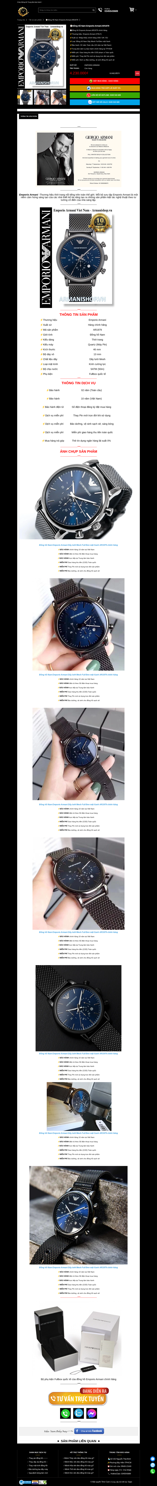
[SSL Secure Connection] (42, 1482)
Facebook (121, 1430)
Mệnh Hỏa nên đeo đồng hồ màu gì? (79, 1465)
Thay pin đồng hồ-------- (38, 1458)
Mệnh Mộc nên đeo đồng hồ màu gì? (79, 1462)
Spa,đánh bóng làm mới (38, 1473)
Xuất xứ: (73, 65)
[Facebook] (152, 1458)
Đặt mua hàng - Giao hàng (105, 81)
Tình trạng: (74, 68)
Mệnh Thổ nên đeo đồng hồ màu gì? (79, 1469)
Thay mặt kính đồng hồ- (38, 1465)
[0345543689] (152, 1471)
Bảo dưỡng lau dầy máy (38, 1469)
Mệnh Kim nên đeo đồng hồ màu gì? (79, 1473)
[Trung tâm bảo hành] (23, 12)
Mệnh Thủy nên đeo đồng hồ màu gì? (79, 1458)
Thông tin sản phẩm (28, 116)
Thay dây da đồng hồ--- (38, 1462)
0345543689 (111, 11)
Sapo (130, 1482)
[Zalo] (152, 1465)
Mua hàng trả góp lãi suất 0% (105, 88)
